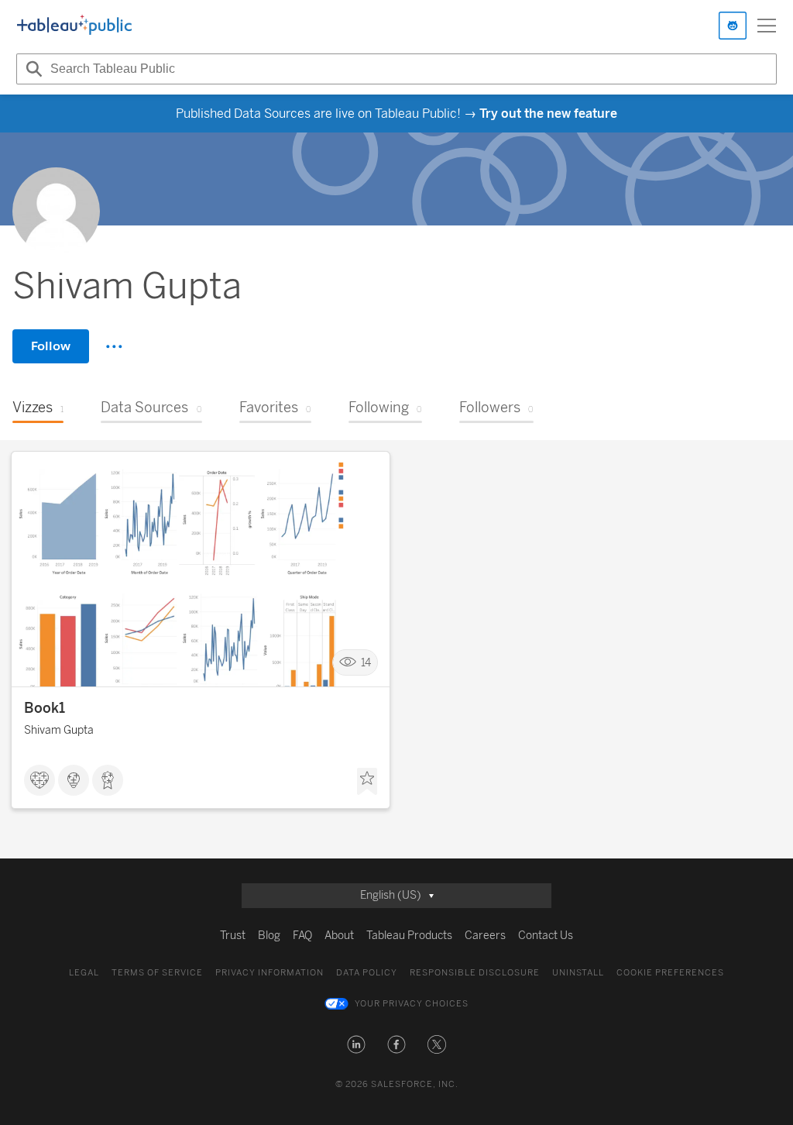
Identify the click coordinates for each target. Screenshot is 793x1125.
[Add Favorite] (367, 782)
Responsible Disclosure (475, 973)
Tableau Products (409, 935)
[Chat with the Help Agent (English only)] (733, 26)
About (339, 935)
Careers (485, 935)
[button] (356, 1044)
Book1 (44, 708)
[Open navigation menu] (767, 25)
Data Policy (366, 973)
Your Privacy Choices (412, 1004)
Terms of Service (157, 973)
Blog (269, 935)
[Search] (32, 69)
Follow (50, 346)
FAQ (302, 935)
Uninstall (578, 973)
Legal (84, 973)
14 (366, 662)
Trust (232, 935)
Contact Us (545, 935)
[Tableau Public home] (74, 25)
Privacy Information (269, 973)
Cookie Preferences (670, 973)
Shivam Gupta (59, 730)
